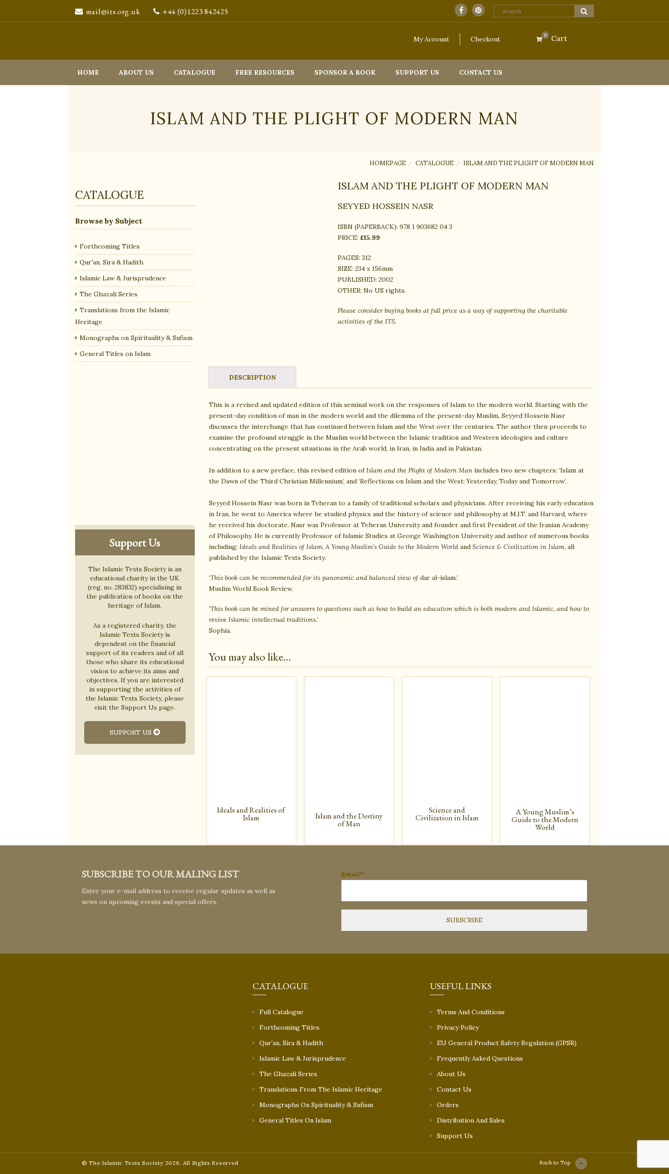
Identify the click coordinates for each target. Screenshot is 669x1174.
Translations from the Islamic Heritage (122, 316)
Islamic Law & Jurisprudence (123, 278)
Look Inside (269, 346)
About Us (136, 72)
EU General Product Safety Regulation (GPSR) (507, 1043)
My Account (431, 39)
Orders (448, 1105)
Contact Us (480, 72)
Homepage (388, 163)
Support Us (417, 72)
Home (88, 72)
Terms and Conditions (471, 1012)
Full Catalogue (281, 1012)
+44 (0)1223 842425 (195, 11)
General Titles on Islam (115, 354)
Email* (352, 874)
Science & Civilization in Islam (518, 547)
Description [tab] (252, 377)
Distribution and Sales (471, 1120)
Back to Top (555, 1162)
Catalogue (194, 72)
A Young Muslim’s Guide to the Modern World (391, 547)
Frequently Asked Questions (480, 1058)
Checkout (485, 39)
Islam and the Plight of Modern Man (528, 163)
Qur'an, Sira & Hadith (111, 262)
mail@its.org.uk (113, 11)
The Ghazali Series (108, 294)
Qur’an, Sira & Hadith (291, 1043)
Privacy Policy (458, 1027)
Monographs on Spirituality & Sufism (136, 338)
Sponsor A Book (344, 72)
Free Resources (264, 72)
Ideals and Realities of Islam (280, 547)
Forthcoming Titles (110, 246)
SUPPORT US (131, 732)
